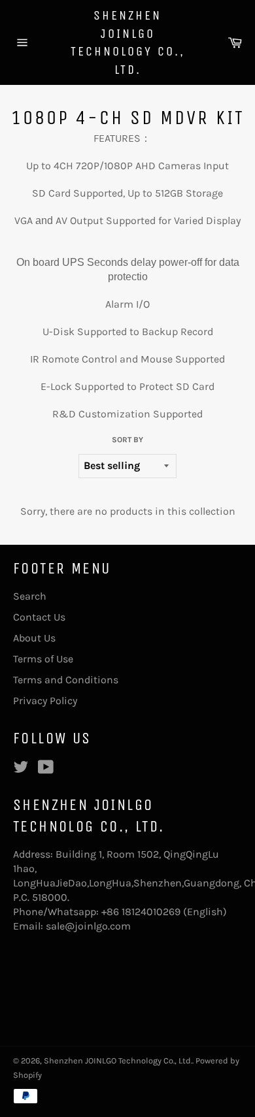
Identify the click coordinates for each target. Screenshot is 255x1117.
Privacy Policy (45, 700)
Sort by (127, 439)
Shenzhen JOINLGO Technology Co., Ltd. (128, 42)
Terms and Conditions (65, 679)
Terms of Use (43, 659)
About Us (34, 638)
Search (29, 596)
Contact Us (39, 617)
